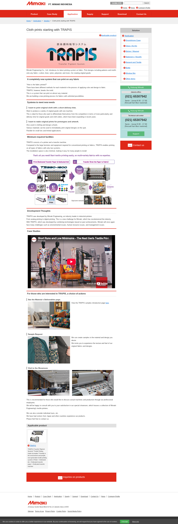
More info (135, 522)
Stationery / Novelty (134, 57)
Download (122, 14)
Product (34, 14)
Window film (131, 73)
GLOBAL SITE (116, 3)
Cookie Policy (61, 511)
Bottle (128, 68)
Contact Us (141, 14)
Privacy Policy (50, 511)
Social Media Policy (74, 511)
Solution (47, 21)
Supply (90, 14)
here (107, 303)
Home (125, 8)
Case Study (52, 14)
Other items (130, 79)
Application (72, 14)
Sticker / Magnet (132, 51)
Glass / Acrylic (131, 46)
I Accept (125, 522)
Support (105, 14)
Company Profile (144, 8)
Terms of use (39, 511)
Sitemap (31, 511)
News (133, 8)
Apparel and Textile (133, 62)
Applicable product (108, 35)
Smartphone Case (133, 40)
